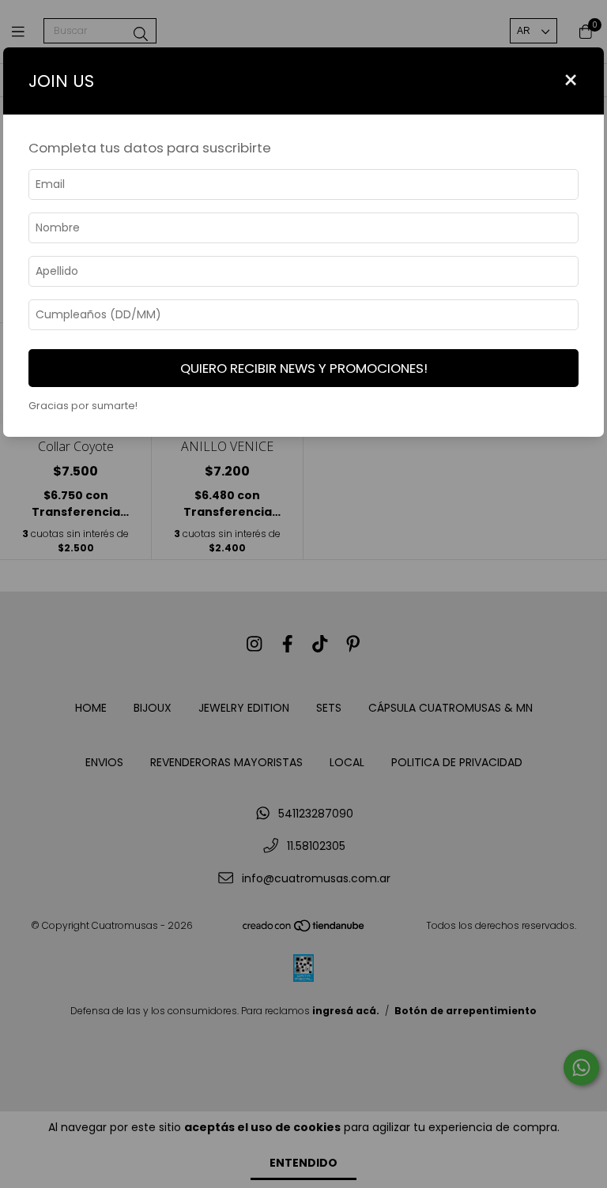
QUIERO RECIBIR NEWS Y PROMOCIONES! (304, 368)
